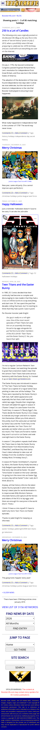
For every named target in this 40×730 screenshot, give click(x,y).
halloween (6, 276)
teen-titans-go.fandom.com (19, 379)
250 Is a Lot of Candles (15, 30)
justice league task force (27, 196)
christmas (6, 196)
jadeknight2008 (21, 529)
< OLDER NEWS (8, 592)
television (8, 532)
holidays (11, 136)
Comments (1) (7, 133)
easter (4, 529)
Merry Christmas (12, 147)
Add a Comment (21, 133)
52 (35, 273)
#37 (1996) (20, 181)
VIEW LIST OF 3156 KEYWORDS (20, 607)
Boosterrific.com (8, 16)
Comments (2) (7, 193)
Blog (19, 16)
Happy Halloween (12, 204)
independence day (22, 136)
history (5, 136)
